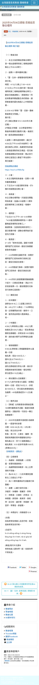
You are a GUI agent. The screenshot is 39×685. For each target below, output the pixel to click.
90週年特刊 (10, 618)
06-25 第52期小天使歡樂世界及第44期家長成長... (21, 585)
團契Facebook (12, 636)
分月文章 (17, 15)
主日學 (9, 642)
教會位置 (9, 615)
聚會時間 (9, 612)
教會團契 (10, 639)
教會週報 (15, 31)
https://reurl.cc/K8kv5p (14, 170)
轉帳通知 (7, 661)
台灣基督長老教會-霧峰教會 (15, 3)
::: (2, 11)
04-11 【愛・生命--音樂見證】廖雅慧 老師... (19, 592)
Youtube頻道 (11, 633)
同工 (9, 31)
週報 (5, 31)
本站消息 (6, 15)
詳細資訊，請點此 (14, 451)
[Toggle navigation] (34, 3)
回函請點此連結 (11, 166)
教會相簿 (9, 631)
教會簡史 (9, 609)
